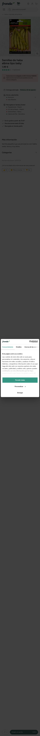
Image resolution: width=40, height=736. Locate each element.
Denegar (20, 393)
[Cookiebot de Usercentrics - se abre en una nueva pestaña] (29, 341)
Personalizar (19, 386)
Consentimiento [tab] (7, 347)
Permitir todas (20, 380)
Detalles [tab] (19, 347)
